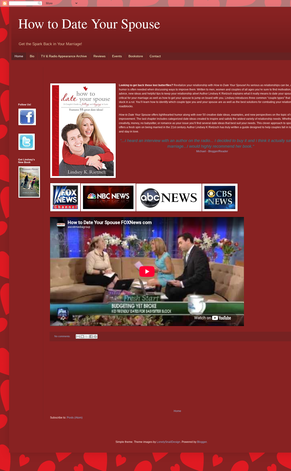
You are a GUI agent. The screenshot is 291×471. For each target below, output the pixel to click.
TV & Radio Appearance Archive (64, 56)
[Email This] (78, 336)
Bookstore (135, 56)
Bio (32, 56)
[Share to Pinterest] (95, 336)
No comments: (62, 336)
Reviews (99, 56)
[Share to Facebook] (91, 336)
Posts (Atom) (75, 417)
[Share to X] (86, 336)
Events (117, 56)
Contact (155, 56)
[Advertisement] (177, 375)
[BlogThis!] (82, 336)
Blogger (202, 442)
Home (19, 56)
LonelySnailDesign (168, 442)
